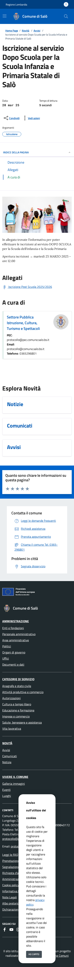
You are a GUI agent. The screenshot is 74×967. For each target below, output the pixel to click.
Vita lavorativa (11, 728)
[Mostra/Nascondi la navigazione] (4, 16)
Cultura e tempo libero (16, 704)
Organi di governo (13, 652)
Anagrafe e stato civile (16, 686)
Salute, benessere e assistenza (22, 722)
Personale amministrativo (18, 634)
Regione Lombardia (16, 4)
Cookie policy (10, 885)
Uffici (5, 658)
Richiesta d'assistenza (16, 873)
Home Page (11, 30)
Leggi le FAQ (10, 854)
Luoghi (6, 796)
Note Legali (9, 897)
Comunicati (9, 756)
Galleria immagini (13, 783)
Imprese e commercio (16, 716)
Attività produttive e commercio (22, 692)
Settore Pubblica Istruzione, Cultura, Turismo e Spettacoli (23, 322)
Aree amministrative (15, 640)
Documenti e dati (13, 664)
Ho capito (33, 954)
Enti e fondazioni (13, 628)
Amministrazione (15, 621)
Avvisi (37, 30)
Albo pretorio (10, 903)
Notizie (6, 762)
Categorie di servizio (18, 679)
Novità (25, 30)
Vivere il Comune (15, 777)
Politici (6, 646)
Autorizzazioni (11, 698)
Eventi (6, 789)
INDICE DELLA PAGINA (16, 152)
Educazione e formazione (18, 710)
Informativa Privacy (15, 891)
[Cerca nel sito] (66, 16)
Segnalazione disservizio (18, 867)
